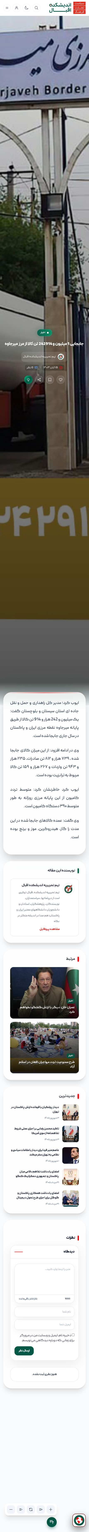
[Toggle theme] (26, 8)
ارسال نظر (24, 1351)
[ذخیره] (50, 380)
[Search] (36, 8)
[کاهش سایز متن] (11, 1509)
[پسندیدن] (61, 380)
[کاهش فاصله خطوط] (21, 1509)
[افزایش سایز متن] (51, 1509)
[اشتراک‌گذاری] (39, 380)
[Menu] (7, 8)
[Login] (16, 8)
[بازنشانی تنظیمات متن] (31, 1509)
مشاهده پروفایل (50, 929)
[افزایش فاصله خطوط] (41, 1509)
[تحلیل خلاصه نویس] (28, 380)
